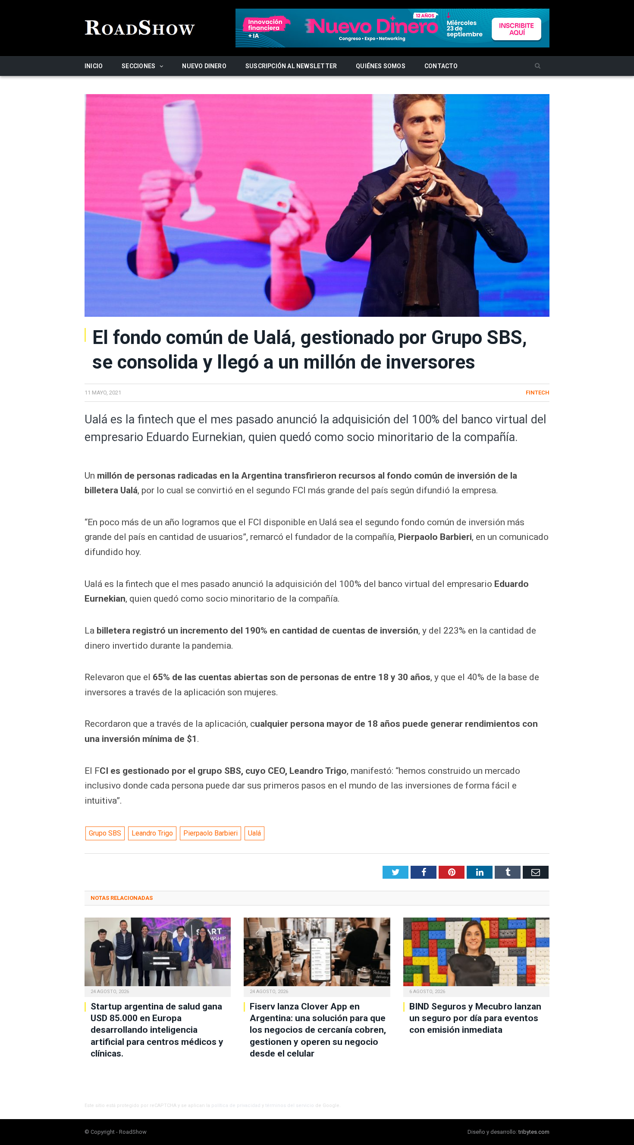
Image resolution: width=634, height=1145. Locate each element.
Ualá (254, 833)
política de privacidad (236, 1105)
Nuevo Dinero (204, 66)
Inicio (94, 66)
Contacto (441, 66)
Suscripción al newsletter (291, 66)
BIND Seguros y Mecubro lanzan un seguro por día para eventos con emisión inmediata (475, 1018)
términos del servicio (289, 1105)
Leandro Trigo (152, 833)
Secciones (138, 66)
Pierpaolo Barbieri (210, 833)
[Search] (537, 66)
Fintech (537, 392)
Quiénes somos (380, 66)
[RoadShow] (140, 26)
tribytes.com (533, 1132)
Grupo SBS (105, 833)
